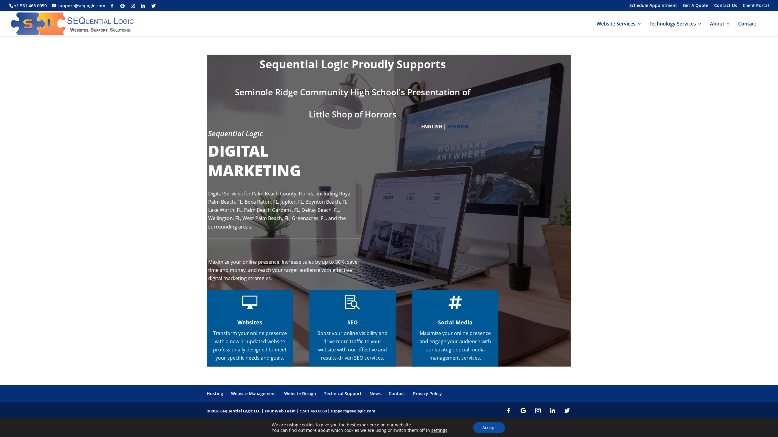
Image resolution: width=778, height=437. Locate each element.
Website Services (616, 24)
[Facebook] (112, 6)
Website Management (253, 393)
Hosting (215, 393)
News (375, 393)
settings (439, 430)
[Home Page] (73, 23)
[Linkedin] (143, 6)
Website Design (300, 393)
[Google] (122, 6)
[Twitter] (153, 6)
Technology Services (672, 24)
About (717, 24)
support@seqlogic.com (353, 411)
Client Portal (756, 5)
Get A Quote (695, 5)
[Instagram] (133, 6)
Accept (489, 427)
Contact (747, 24)
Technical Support (343, 393)
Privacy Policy (427, 393)
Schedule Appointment (653, 5)
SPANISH (457, 126)
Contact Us (725, 5)
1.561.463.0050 (313, 411)
